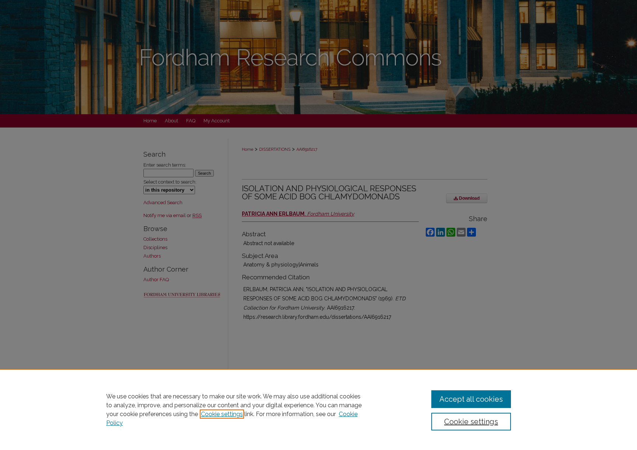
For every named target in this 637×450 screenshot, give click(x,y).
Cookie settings (222, 414)
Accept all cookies (471, 399)
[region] (318, 409)
